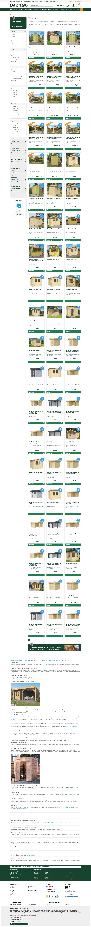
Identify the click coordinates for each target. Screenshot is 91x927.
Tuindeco (13, 170)
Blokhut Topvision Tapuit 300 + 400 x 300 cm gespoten (54, 564)
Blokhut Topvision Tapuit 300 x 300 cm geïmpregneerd (72, 473)
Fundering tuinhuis (15, 181)
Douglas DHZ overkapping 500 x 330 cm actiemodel (54, 77)
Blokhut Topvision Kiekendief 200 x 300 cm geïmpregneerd (72, 351)
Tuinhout (15, 9)
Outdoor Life (14, 177)
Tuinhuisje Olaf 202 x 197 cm (54, 167)
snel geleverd (17, 1)
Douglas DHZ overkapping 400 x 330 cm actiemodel (36, 77)
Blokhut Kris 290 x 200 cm (71, 289)
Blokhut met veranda (15, 161)
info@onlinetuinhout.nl (17, 26)
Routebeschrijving (14, 877)
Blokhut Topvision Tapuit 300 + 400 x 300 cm (72, 533)
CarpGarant (13, 175)
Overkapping (69, 9)
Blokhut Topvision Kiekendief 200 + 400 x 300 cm (72, 412)
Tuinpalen (44, 9)
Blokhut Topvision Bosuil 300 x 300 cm (54, 594)
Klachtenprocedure (32, 889)
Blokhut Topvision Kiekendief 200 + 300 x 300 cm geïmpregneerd (36, 412)
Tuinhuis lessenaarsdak (16, 184)
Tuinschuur (13, 190)
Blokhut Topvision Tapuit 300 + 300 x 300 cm (72, 503)
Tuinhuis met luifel (15, 148)
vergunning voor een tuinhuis (31, 855)
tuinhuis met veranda (48, 822)
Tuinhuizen (55, 9)
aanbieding (40, 848)
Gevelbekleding (37, 9)
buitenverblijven (43, 660)
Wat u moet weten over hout (15, 904)
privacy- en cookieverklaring (29, 915)
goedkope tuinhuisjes (60, 673)
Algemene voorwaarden (32, 890)
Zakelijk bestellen (31, 886)
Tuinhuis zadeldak (15, 141)
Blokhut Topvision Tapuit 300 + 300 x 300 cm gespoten (54, 533)
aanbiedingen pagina (72, 794)
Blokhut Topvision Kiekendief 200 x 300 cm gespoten (36, 381)
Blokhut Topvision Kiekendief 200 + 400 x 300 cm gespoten (54, 442)
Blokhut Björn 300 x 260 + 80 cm (72, 442)
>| (49, 639)
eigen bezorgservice (33, 1)
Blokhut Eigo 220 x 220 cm (53, 198)
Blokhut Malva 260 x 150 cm (71, 198)
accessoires (40, 745)
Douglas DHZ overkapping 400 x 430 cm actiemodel (72, 107)
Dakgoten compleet (15, 179)
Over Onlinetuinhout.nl (14, 887)
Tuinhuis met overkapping (16, 143)
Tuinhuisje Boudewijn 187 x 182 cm (71, 46)
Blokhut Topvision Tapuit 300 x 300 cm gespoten (36, 503)
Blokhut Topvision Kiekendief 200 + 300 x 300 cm (72, 381)
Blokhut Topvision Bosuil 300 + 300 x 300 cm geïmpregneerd (72, 625)
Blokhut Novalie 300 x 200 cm (72, 320)
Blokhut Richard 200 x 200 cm (72, 167)
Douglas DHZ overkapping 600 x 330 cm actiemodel (72, 77)
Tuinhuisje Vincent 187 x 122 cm (35, 46)
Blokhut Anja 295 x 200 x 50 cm (35, 320)
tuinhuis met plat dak (64, 822)
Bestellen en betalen (14, 891)
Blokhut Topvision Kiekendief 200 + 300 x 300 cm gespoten (54, 412)
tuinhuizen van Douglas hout (23, 660)
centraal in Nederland (52, 1)
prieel (44, 723)
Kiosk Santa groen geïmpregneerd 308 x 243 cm (36, 260)
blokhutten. (72, 719)
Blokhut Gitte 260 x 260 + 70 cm (54, 320)
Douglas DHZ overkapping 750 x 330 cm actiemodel (36, 107)
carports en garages (73, 726)
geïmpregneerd (13, 719)
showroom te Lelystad (23, 808)
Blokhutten (13, 154)
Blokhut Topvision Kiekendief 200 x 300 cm (54, 351)
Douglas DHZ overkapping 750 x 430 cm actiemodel (72, 138)
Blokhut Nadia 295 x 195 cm (53, 381)
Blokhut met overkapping (16, 159)
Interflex (13, 172)
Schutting (21, 9)
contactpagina (19, 835)
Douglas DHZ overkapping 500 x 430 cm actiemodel (36, 138)
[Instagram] (50, 886)
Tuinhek (50, 9)
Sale (82, 9)
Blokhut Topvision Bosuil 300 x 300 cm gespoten (36, 625)
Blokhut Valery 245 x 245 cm (35, 228)
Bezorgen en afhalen (14, 893)
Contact (11, 886)
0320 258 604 (59, 807)
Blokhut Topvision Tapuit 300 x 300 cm (54, 473)
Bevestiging (76, 9)
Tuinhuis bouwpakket (15, 188)
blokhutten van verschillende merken (55, 660)
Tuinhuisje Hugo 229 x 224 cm (36, 198)
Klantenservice (14, 884)
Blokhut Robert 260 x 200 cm (54, 228)
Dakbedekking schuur (15, 186)
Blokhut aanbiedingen (15, 166)
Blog (11, 894)
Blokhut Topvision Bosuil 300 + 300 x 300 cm (54, 625)
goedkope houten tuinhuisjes (22, 795)
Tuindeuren (67, 904)
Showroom (12, 889)
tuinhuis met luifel (55, 822)
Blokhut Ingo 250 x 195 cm (53, 289)
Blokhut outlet (14, 163)
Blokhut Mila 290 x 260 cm (35, 350)
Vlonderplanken (28, 9)
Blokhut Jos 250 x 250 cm (71, 563)
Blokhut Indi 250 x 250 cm (53, 502)
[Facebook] (47, 886)
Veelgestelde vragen (15, 902)
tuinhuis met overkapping (39, 822)
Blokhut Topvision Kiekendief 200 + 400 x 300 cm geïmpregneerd (36, 442)
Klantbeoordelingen (32, 891)
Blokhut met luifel (15, 157)
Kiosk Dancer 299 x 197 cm (71, 228)
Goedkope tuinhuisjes (15, 168)
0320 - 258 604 (16, 24)
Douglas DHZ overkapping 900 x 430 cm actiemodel (36, 168)
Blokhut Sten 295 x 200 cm (71, 259)
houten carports (25, 824)
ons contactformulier (67, 807)
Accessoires (13, 195)
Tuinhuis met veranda (15, 146)
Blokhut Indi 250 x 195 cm (35, 289)
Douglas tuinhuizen (33, 824)
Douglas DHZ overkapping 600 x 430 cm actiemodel (54, 138)
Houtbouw (62, 9)
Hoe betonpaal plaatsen (33, 904)
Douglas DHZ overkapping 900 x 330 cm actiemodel (54, 107)
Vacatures (12, 890)
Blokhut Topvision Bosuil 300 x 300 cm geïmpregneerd (72, 594)
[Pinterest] (52, 886)
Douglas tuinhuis (14, 192)
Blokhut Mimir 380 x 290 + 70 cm (36, 594)
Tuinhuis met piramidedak (16, 152)
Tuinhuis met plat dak (15, 150)
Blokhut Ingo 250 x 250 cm (35, 472)
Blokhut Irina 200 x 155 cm (53, 46)
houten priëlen (18, 824)
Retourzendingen (31, 887)
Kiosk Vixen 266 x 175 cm (53, 259)
